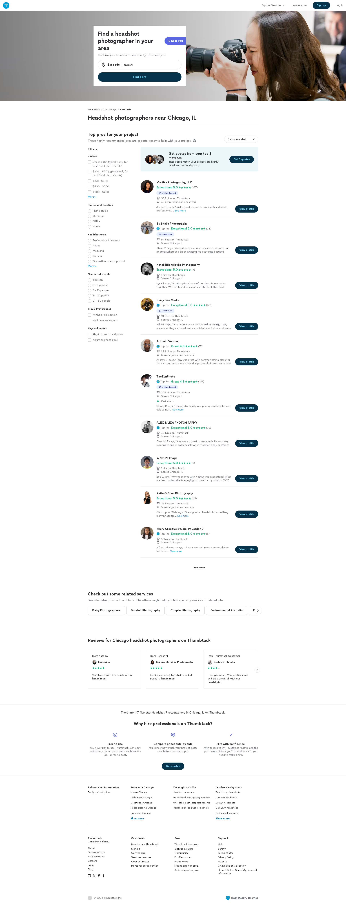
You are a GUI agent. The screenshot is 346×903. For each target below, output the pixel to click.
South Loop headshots (228, 792)
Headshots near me (183, 792)
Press (91, 865)
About (91, 848)
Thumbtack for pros (186, 844)
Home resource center (144, 865)
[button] (163, 229)
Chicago (112, 109)
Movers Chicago (139, 792)
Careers (92, 860)
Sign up (135, 848)
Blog (90, 869)
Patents (222, 861)
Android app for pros (186, 870)
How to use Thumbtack (145, 844)
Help (220, 844)
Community (181, 853)
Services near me (141, 857)
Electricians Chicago (141, 803)
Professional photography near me (191, 797)
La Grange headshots (227, 813)
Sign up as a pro (184, 848)
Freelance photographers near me (191, 808)
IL (104, 109)
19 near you (175, 41)
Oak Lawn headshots (227, 808)
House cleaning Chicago (143, 808)
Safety (222, 848)
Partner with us (96, 852)
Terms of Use (226, 853)
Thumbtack (94, 109)
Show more (137, 818)
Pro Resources (183, 857)
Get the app (138, 853)
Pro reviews (181, 861)
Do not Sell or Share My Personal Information (237, 872)
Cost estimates (140, 861)
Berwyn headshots (225, 803)
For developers (96, 856)
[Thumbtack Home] (6, 5)
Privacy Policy (226, 857)
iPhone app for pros (186, 865)
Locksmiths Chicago (141, 797)
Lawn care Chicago (140, 813)
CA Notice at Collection (232, 865)
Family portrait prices (99, 792)
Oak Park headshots (226, 797)
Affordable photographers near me (191, 803)
